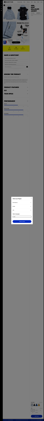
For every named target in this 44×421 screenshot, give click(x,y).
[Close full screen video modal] (31, 198)
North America (15, 202)
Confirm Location (22, 221)
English (14, 216)
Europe (14, 206)
